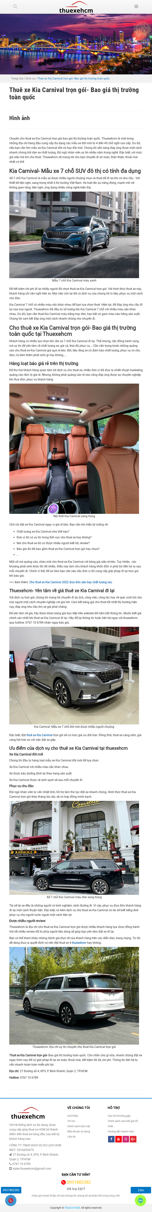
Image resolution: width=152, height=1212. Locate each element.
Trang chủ (17, 78)
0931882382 (79, 1182)
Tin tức (71, 1121)
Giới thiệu (72, 1115)
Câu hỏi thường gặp (119, 1115)
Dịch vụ (30, 78)
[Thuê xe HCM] (76, 7)
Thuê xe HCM (72, 1207)
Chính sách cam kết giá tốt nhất (123, 1124)
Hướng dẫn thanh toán (121, 1131)
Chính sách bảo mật (78, 1126)
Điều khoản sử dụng (78, 1131)
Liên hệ (71, 1136)
